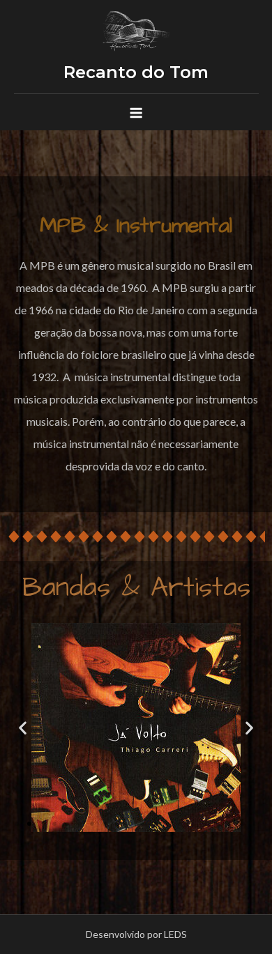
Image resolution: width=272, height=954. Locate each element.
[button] (17, 824)
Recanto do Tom (136, 72)
